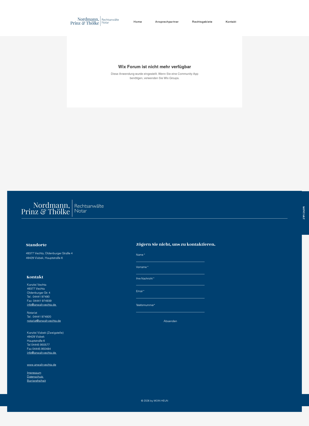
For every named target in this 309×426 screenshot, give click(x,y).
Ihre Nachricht (144, 278)
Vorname (141, 267)
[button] (167, 21)
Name (139, 254)
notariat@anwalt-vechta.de (44, 320)
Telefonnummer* (145, 305)
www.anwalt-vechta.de (41, 364)
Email (139, 291)
